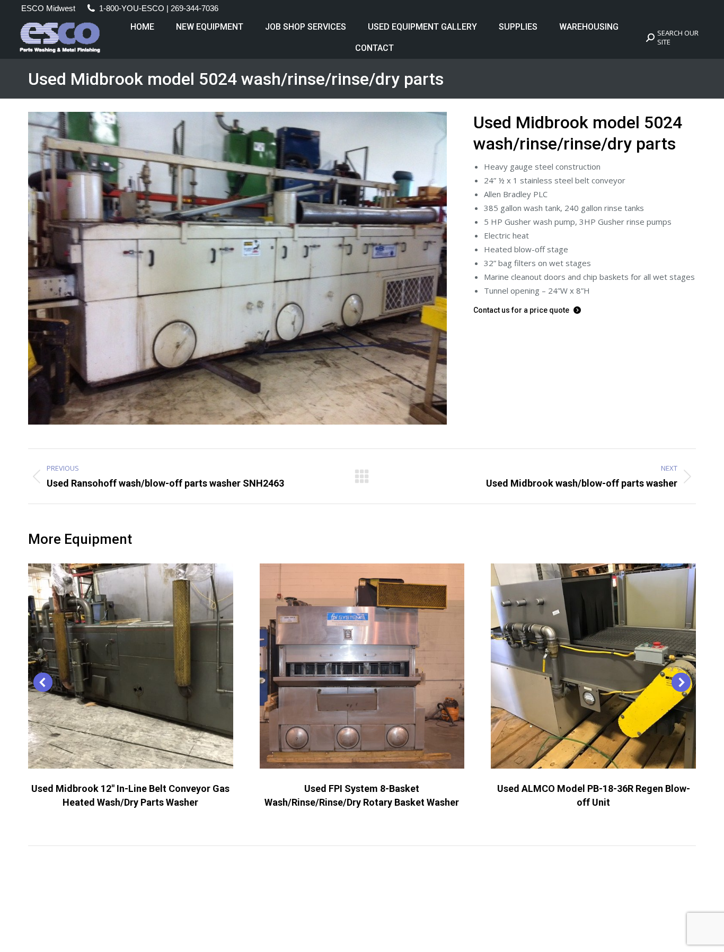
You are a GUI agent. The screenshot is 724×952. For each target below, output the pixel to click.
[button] (42, 682)
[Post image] (130, 666)
